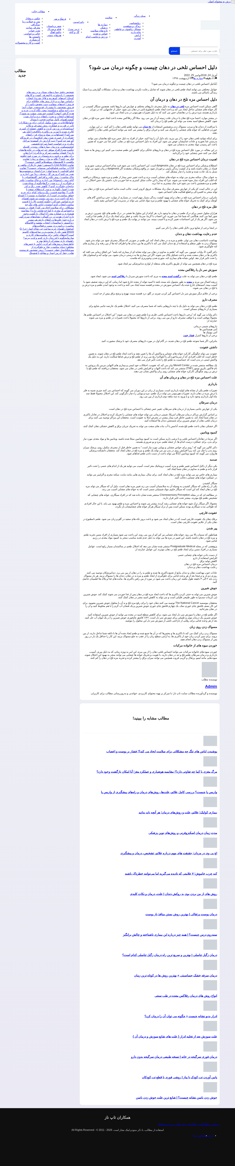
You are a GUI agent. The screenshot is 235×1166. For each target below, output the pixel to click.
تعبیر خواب (34, 30)
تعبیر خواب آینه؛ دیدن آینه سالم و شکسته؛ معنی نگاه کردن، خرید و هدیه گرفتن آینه (48, 110)
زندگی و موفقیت (132, 26)
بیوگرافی (35, 24)
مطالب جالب (38, 11)
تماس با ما (198, 1135)
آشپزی (137, 38)
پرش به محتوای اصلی (219, 1)
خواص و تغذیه (100, 33)
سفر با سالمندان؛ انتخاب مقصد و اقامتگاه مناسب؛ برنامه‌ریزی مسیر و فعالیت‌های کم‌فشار (49, 225)
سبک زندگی (140, 16)
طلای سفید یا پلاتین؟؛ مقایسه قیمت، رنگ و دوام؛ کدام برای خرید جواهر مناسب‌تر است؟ (47, 192)
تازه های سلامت (99, 30)
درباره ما (208, 1135)
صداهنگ (162, 1124)
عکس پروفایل (32, 18)
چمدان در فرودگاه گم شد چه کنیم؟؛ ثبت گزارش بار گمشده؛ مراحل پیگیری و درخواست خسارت (47, 140)
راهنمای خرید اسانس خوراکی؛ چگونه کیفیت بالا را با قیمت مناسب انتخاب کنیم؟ (48, 201)
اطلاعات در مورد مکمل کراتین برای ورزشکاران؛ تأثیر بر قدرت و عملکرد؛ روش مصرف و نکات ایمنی (46, 125)
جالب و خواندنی (32, 33)
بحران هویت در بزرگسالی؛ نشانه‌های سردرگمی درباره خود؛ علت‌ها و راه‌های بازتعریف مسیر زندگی (46, 219)
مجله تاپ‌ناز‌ (210, 25)
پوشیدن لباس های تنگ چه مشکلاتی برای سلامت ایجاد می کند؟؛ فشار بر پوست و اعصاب (46, 207)
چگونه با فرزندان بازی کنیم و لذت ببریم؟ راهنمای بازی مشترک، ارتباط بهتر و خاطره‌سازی (48, 241)
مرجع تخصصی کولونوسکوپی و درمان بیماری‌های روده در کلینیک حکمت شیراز (48, 146)
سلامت (108, 17)
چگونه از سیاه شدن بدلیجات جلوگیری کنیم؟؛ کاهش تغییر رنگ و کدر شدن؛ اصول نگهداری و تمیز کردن (48, 186)
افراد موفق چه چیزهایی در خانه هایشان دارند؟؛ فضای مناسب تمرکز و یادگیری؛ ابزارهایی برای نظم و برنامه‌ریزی (46, 152)
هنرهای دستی (54, 35)
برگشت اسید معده (171, 276)
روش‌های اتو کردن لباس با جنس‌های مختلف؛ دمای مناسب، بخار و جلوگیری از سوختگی (49, 247)
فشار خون (188, 335)
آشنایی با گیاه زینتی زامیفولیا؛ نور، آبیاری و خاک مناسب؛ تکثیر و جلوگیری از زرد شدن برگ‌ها (46, 180)
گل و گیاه (74, 32)
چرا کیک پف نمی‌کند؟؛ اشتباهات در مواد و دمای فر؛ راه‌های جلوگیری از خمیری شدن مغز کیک (48, 134)
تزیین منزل (73, 29)
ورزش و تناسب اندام (97, 36)
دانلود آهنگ (55, 32)
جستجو (174, 51)
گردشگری (34, 39)
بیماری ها (103, 24)
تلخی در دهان (177, 106)
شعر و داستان (54, 26)
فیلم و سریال (54, 29)
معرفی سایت (33, 27)
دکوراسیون (78, 22)
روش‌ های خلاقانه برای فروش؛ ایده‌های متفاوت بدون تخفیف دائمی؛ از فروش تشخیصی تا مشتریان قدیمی (49, 104)
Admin (211, 686)
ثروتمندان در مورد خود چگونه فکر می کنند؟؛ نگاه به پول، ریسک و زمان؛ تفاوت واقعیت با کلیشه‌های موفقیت (47, 159)
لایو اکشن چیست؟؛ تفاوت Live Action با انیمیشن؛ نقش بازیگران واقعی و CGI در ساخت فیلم (46, 165)
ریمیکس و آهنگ (212, 1124)
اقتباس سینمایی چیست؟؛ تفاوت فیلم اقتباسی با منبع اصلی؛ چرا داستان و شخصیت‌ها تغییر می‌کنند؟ (47, 171)
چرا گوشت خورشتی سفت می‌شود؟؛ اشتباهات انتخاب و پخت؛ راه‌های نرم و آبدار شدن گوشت (46, 116)
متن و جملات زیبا (31, 21)
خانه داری (136, 32)
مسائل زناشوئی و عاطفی (127, 29)
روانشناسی (135, 23)
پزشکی (104, 27)
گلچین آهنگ (198, 1124)
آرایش (137, 35)
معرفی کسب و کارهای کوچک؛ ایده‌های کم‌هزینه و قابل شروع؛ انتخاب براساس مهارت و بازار (49, 98)
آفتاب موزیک (173, 1124)
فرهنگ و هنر (60, 19)
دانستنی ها (34, 36)
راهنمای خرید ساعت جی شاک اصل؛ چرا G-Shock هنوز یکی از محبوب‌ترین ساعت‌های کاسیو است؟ (47, 231)
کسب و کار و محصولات (27, 42)
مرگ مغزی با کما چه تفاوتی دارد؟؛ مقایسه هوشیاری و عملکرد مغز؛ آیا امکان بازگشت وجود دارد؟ (47, 213)
